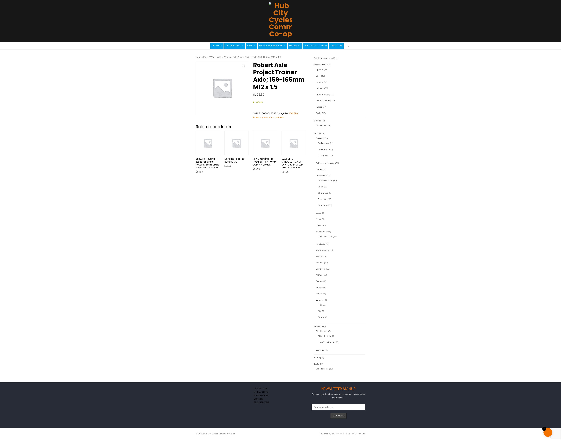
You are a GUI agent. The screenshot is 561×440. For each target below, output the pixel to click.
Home (199, 57)
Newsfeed (294, 45)
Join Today (336, 45)
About (215, 45)
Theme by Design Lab (355, 433)
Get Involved (233, 45)
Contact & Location (315, 45)
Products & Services (271, 45)
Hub (221, 57)
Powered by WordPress (331, 433)
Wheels (214, 57)
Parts (205, 57)
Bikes (250, 45)
